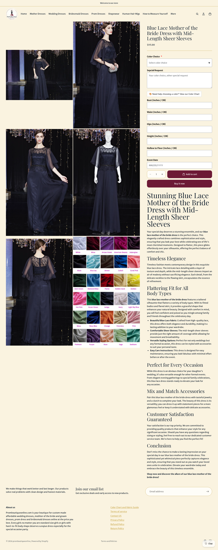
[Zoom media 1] (39, 75)
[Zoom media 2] (106, 75)
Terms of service (118, 511)
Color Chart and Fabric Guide (124, 507)
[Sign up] (208, 491)
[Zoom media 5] (39, 292)
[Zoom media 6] (106, 292)
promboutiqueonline (22, 541)
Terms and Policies (109, 541)
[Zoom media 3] (39, 182)
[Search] (197, 14)
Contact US (115, 515)
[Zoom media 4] (106, 182)
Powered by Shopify (39, 541)
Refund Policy (117, 524)
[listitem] (173, 14)
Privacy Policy (117, 520)
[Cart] (210, 14)
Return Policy (117, 528)
